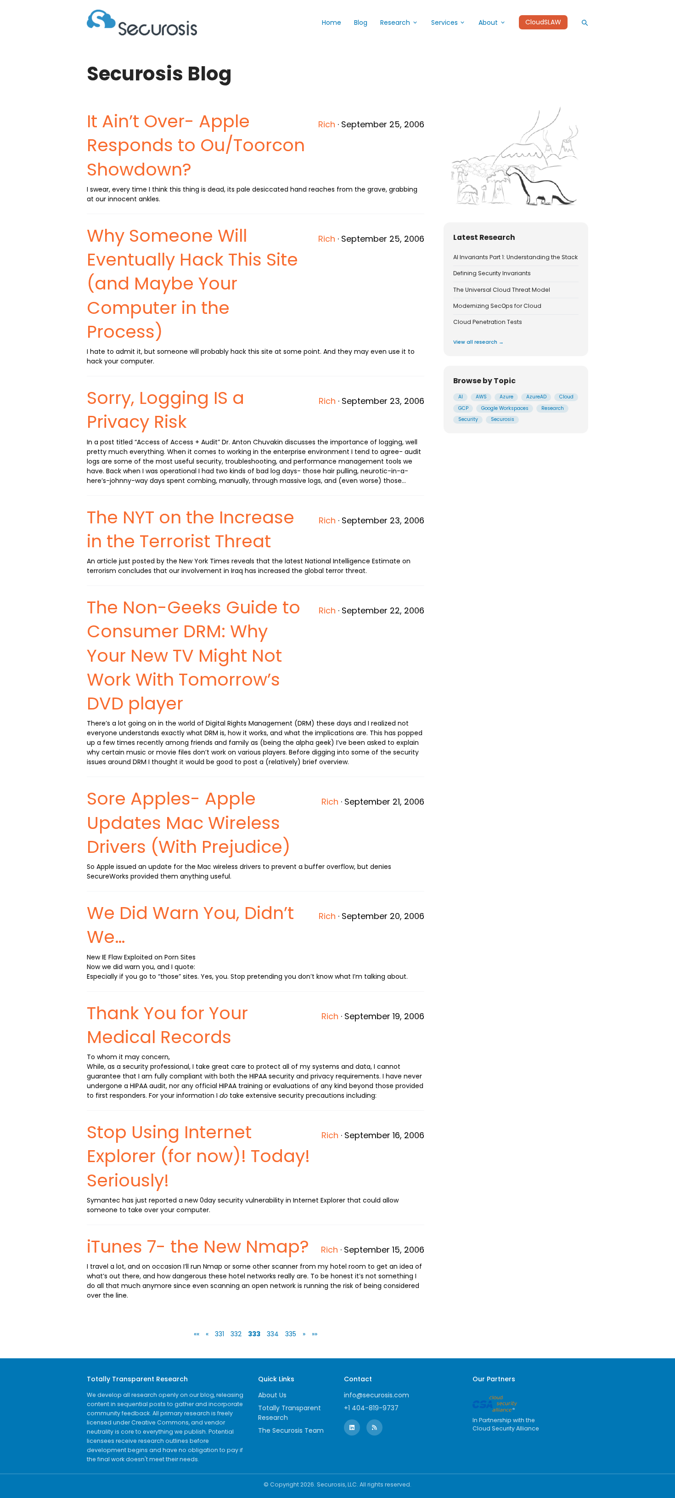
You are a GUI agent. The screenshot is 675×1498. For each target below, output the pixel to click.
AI (460, 397)
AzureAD (536, 397)
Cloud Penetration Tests (487, 322)
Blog (360, 22)
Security (468, 419)
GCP (463, 408)
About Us (272, 1395)
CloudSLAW (543, 22)
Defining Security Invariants (492, 274)
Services (444, 22)
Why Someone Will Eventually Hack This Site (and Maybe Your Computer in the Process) (192, 283)
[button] (196, 1334)
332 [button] (236, 1334)
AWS (481, 397)
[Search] (584, 22)
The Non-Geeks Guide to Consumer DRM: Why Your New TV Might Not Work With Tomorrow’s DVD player (193, 655)
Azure (506, 397)
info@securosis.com (376, 1395)
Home (331, 22)
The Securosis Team (291, 1430)
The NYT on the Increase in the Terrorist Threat (190, 529)
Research (395, 22)
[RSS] (374, 1427)
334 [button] (273, 1334)
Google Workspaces (505, 408)
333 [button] (254, 1334)
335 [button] (290, 1334)
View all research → (478, 342)
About (488, 22)
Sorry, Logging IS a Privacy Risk (165, 410)
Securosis (502, 419)
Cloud (566, 397)
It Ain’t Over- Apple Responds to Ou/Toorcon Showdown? (196, 145)
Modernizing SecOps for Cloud (497, 306)
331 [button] (219, 1334)
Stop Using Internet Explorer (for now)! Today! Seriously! (198, 1156)
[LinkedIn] (352, 1427)
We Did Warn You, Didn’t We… (190, 925)
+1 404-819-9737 (371, 1408)
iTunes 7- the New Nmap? (198, 1246)
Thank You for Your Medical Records (167, 1025)
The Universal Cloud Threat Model (501, 290)
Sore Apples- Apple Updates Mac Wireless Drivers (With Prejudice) (189, 822)
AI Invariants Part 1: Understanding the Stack (515, 257)
